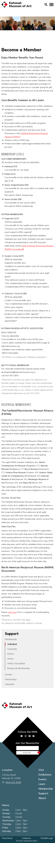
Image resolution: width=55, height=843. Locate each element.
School (10, 653)
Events (42, 779)
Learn (41, 784)
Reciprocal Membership (18, 668)
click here (12, 612)
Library (10, 658)
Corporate (12, 649)
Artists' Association (16, 663)
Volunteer (9, 684)
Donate (8, 674)
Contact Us (26, 838)
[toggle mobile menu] (51, 4)
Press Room (7, 838)
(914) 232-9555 (13, 782)
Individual (12, 644)
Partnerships (11, 679)
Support (12, 633)
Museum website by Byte (26, 841)
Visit (41, 770)
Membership (11, 639)
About (42, 798)
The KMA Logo (46, 838)
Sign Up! (27, 753)
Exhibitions (44, 774)
